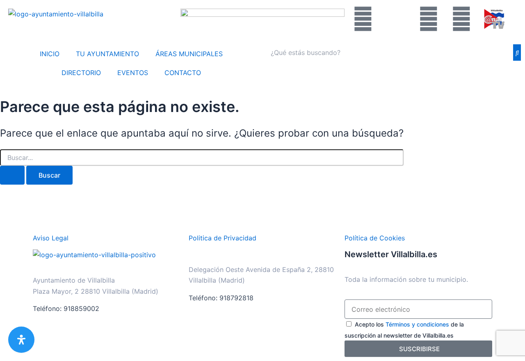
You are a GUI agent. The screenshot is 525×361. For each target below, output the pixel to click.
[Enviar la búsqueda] (12, 175)
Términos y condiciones (417, 324)
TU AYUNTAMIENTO (107, 54)
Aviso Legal (50, 238)
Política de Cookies (375, 238)
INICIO (49, 54)
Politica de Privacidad (222, 238)
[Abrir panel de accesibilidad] (21, 340)
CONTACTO (182, 73)
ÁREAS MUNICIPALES (189, 54)
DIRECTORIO (81, 73)
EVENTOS (132, 73)
